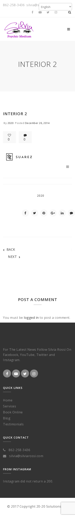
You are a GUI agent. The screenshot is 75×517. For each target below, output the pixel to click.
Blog (6, 418)
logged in (31, 317)
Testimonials (13, 424)
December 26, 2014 (37, 123)
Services (9, 406)
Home (7, 400)
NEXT (12, 257)
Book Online (13, 412)
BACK (11, 249)
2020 (11, 123)
